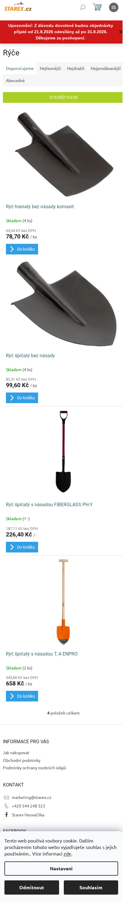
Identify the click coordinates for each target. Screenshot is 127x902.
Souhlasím (90, 887)
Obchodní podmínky (21, 760)
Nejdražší (75, 68)
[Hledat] (83, 7)
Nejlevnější (50, 68)
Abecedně (15, 80)
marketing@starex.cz (31, 797)
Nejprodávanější (106, 68)
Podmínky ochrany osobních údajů (34, 767)
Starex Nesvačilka (28, 814)
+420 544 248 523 (28, 805)
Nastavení (61, 868)
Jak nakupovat (16, 752)
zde (67, 853)
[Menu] (114, 7)
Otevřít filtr (63, 97)
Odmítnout (31, 887)
